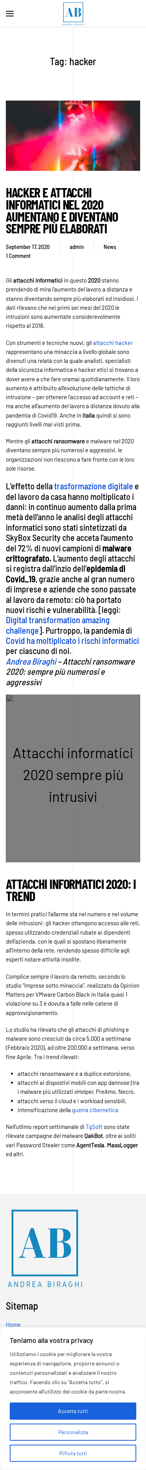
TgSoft (95, 1126)
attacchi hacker (113, 342)
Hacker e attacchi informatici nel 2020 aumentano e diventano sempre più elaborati (62, 210)
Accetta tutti (73, 1411)
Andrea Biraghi (31, 661)
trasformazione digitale (93, 486)
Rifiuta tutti (73, 1453)
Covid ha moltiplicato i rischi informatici (72, 640)
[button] (10, 13)
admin (77, 246)
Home (13, 1324)
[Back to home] (73, 13)
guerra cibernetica (95, 1109)
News (110, 246)
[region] (73, 1398)
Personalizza (73, 1432)
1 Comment (18, 256)
